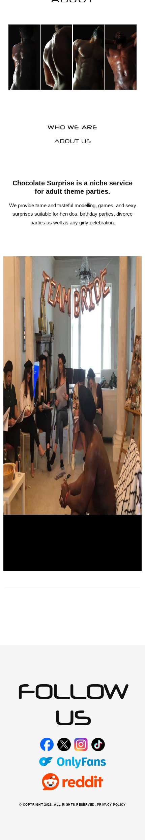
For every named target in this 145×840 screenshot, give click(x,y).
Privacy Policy (111, 804)
